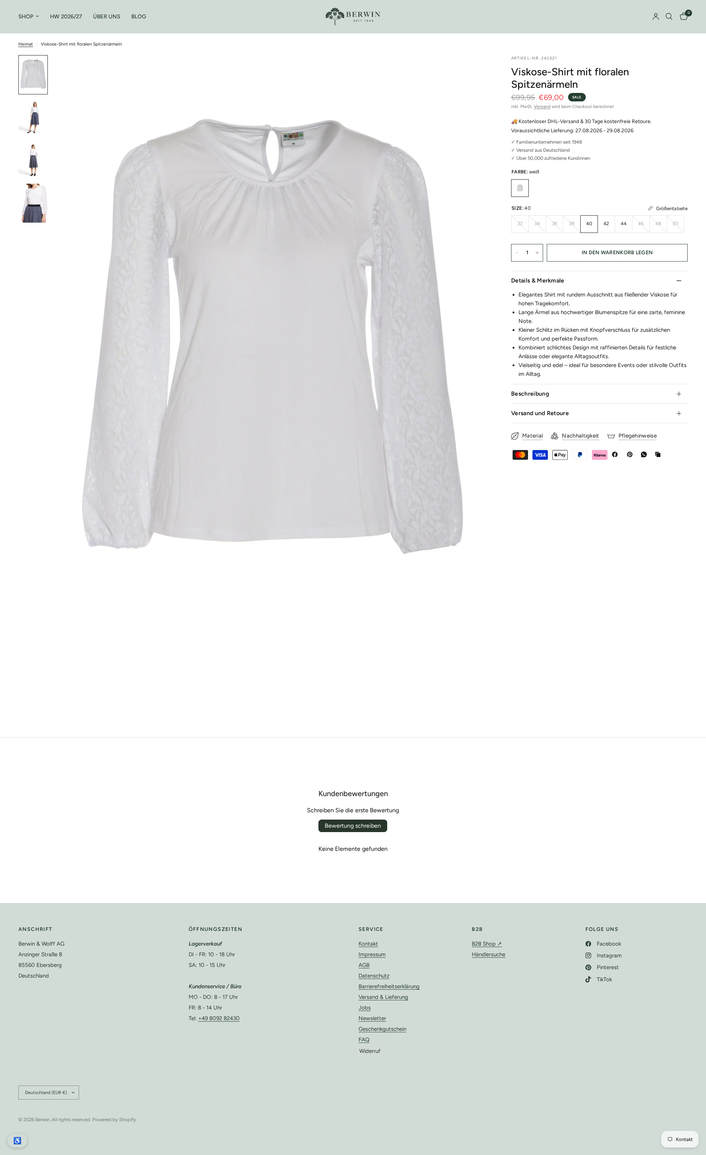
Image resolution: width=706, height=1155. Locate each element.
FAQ (364, 1039)
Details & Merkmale (537, 280)
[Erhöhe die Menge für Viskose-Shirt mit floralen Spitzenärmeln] (537, 252)
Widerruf (370, 1051)
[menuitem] (31, 16)
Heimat (25, 44)
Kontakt (368, 943)
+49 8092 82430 (219, 1018)
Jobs (365, 1007)
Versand (542, 106)
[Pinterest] (631, 454)
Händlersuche (488, 954)
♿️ (17, 1141)
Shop (25, 16)
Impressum (372, 954)
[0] (682, 16)
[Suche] (669, 16)
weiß (520, 188)
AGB (364, 965)
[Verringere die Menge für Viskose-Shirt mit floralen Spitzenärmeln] (517, 252)
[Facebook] (616, 454)
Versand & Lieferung (383, 997)
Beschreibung (530, 393)
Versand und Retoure (540, 413)
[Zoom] (474, 71)
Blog (138, 16)
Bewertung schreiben (353, 825)
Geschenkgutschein (382, 1029)
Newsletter (372, 1018)
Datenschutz (374, 975)
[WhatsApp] (645, 454)
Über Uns (106, 16)
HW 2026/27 (66, 16)
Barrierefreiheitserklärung (389, 986)
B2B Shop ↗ (487, 943)
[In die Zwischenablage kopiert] (659, 454)
